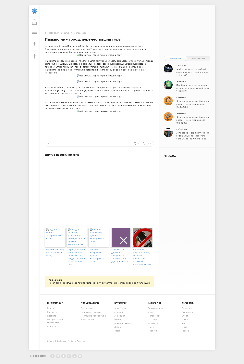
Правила (51, 316)
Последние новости (91, 312)
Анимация (119, 316)
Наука (151, 327)
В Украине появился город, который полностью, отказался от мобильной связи (142, 257)
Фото (184, 323)
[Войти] (34, 22)
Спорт (185, 316)
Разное (185, 331)
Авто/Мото (120, 308)
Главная (51, 308)
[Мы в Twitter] (58, 356)
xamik (66, 33)
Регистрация (87, 319)
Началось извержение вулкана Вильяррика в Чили (97, 256)
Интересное (80, 33)
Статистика (53, 326)
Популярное (175, 58)
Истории (152, 319)
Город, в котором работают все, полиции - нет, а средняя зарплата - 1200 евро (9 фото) (77, 257)
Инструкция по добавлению (55, 321)
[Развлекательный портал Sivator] (34, 11)
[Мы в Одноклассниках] (74, 356)
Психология (188, 312)
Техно (185, 319)
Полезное (187, 308)
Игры (150, 312)
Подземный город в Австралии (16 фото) (55, 253)
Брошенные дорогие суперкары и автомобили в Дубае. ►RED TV (119, 256)
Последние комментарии (94, 316)
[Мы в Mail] (80, 356)
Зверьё (118, 331)
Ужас (184, 327)
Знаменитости (155, 308)
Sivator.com (62, 341)
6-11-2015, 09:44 (52, 33)
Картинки (153, 323)
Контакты (52, 312)
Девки (117, 327)
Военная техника (123, 323)
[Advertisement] (99, 18)
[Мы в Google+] (69, 356)
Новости (152, 331)
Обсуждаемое (198, 58)
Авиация (118, 312)
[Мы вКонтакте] (52, 356)
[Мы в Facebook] (63, 356)
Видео (117, 319)
